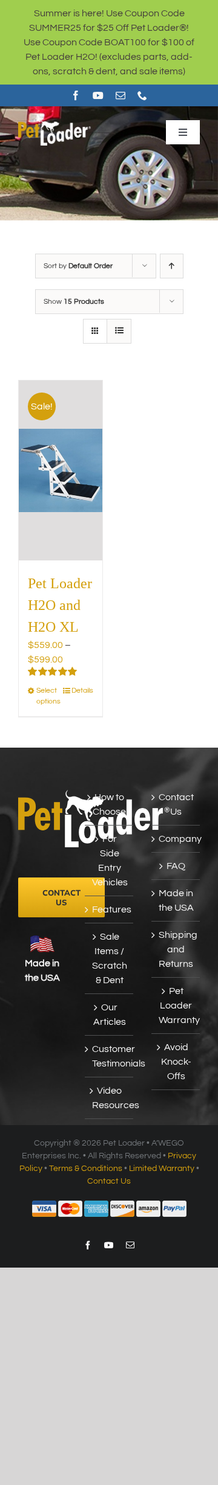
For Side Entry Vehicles (109, 860)
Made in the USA (176, 900)
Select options (48, 696)
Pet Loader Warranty (176, 1005)
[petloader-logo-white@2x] (54, 123)
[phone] (142, 95)
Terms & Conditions (85, 1168)
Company (176, 839)
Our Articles (109, 1014)
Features (109, 909)
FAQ (176, 866)
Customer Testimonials (109, 1056)
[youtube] (98, 95)
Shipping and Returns (176, 949)
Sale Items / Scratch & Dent (109, 958)
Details (82, 690)
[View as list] (119, 331)
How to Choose (109, 804)
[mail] (120, 95)
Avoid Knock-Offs (176, 1061)
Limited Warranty (161, 1168)
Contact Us (176, 804)
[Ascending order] (171, 266)
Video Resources (109, 1098)
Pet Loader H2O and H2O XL (60, 605)
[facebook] (76, 95)
